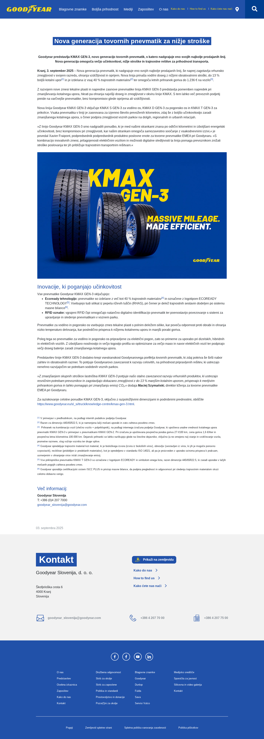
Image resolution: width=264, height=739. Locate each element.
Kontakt (61, 703)
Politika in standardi (107, 690)
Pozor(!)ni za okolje (107, 703)
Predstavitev (64, 678)
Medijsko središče (184, 672)
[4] (162, 297)
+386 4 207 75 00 (215, 618)
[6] (66, 307)
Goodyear (140, 678)
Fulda (138, 690)
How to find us (198, 8)
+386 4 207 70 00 (152, 618)
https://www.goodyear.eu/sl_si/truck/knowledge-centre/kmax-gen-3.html (85, 404)
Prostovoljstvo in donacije (110, 697)
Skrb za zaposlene (106, 684)
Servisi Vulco (142, 703)
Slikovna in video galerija (188, 684)
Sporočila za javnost (185, 678)
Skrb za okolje (104, 678)
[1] (62, 79)
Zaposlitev (146, 9)
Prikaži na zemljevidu (158, 559)
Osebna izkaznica (67, 684)
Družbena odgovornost (108, 672)
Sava (138, 697)
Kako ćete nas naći (221, 8)
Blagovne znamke (73, 9)
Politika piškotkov (188, 727)
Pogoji (69, 727)
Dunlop (139, 684)
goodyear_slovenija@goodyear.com (62, 504)
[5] (68, 302)
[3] (211, 79)
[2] (131, 79)
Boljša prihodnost (105, 9)
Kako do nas (178, 8)
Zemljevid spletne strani (98, 727)
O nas (163, 9)
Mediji (128, 9)
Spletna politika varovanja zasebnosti (145, 727)
